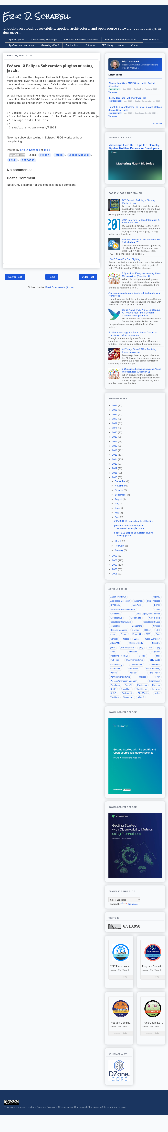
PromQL (128, 685)
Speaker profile (16, 39)
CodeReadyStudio (151, 622)
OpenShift (155, 665)
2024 (115, 414)
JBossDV (156, 643)
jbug (141, 648)
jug (158, 648)
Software (90, 45)
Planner (132, 673)
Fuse (158, 634)
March (118, 541)
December (120, 481)
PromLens (115, 685)
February (120, 545)
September (121, 494)
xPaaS (141, 697)
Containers (137, 626)
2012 (115, 468)
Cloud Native (116, 618)
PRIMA (157, 677)
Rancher (156, 685)
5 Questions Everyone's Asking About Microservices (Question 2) (141, 370)
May (117, 512)
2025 (115, 410)
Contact (135, 45)
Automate (138, 601)
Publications (72, 45)
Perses (113, 673)
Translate (133, 904)
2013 (115, 463)
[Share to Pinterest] (23, 155)
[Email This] (11, 155)
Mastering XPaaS (50, 45)
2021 (115, 428)
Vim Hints (114, 697)
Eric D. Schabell (36, 16)
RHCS (113, 689)
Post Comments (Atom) (59, 287)
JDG (150, 648)
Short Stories (141, 689)
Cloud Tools (154, 618)
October (119, 490)
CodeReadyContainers (120, 622)
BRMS (157, 605)
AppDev (156, 597)
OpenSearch (136, 665)
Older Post (88, 276)
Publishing (142, 685)
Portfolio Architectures (120, 677)
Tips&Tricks (143, 693)
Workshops (128, 697)
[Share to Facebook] (20, 155)
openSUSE (133, 669)
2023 (115, 419)
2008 (115, 560)
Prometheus (154, 681)
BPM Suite (115, 605)
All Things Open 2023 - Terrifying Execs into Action (139, 350)
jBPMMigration (127, 648)
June (118, 508)
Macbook (133, 652)
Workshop (112, 92)
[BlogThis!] (14, 155)
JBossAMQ (115, 643)
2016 (115, 450)
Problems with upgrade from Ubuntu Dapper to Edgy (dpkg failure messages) (132, 333)
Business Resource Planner (122, 610)
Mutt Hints (114, 660)
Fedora (44, 155)
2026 (115, 405)
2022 (115, 423)
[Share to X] (17, 155)
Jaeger (126, 639)
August (119, 499)
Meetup (142, 656)
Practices (142, 677)
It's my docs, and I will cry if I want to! (127, 98)
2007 (115, 564)
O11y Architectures (134, 660)
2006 (115, 569)
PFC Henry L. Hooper (113, 45)
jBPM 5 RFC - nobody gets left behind (133, 521)
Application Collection (120, 601)
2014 (115, 459)
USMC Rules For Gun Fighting (124, 259)
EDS (158, 630)
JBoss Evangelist (152, 639)
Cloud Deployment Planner (148, 614)
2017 (115, 446)
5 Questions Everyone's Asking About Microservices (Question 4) (141, 274)
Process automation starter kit (120, 39)
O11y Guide (154, 660)
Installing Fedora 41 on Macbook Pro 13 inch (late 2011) (141, 241)
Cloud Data (115, 614)
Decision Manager (118, 630)
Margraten (155, 652)
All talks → (157, 123)
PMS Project (154, 673)
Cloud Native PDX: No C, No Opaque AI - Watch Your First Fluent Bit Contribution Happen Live (141, 313)
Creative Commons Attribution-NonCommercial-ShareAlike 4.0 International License (81, 1107)
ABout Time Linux (118, 597)
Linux (12, 160)
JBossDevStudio (79, 155)
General (114, 639)
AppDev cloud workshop (21, 45)
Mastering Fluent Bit (119, 656)
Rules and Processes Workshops (81, 39)
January (119, 550)
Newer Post (15, 276)
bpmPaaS (137, 605)
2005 (115, 573)
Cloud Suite (135, 618)
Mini (158, 656)
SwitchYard (127, 693)
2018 (115, 441)
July (117, 503)
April (117, 517)
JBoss (59, 155)
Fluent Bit (136, 634)
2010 (115, 477)
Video (157, 693)
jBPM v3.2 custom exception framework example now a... (130, 527)
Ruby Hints (126, 689)
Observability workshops (44, 39)
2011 (115, 473)
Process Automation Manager (123, 681)
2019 (115, 436)
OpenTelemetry (153, 669)
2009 (115, 555)
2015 (115, 454)
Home (52, 276)
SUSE (113, 693)
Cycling (156, 626)
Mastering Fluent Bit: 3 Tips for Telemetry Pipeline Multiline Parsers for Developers (133, 147)
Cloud (157, 610)
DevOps (135, 630)
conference (115, 626)
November (120, 485)
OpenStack (115, 669)
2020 (115, 432)
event (112, 634)
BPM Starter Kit (151, 39)
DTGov (147, 630)
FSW (148, 634)
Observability (116, 665)
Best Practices (153, 601)
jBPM (112, 648)
